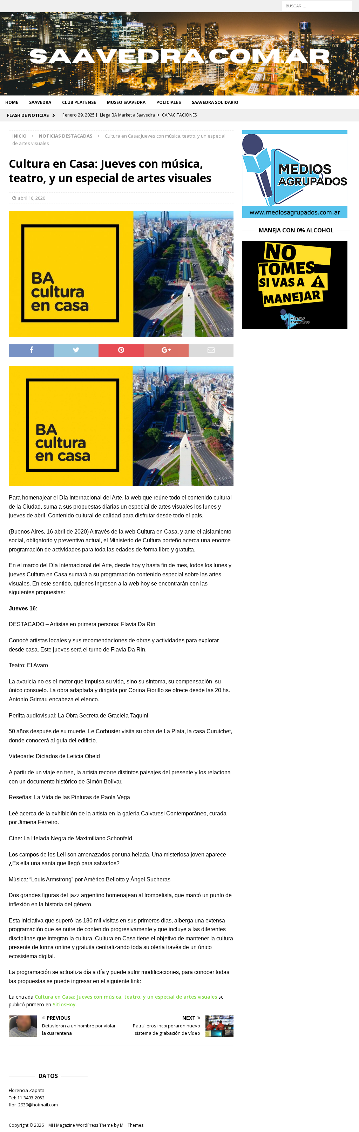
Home (11, 102)
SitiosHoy (64, 1004)
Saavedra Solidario (215, 102)
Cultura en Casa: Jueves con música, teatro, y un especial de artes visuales (126, 996)
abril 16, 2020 (31, 198)
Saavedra (40, 102)
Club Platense (79, 102)
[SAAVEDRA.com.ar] (179, 91)
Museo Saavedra (126, 102)
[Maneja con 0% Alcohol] (294, 325)
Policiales (168, 102)
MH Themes (131, 1125)
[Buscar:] (317, 5)
